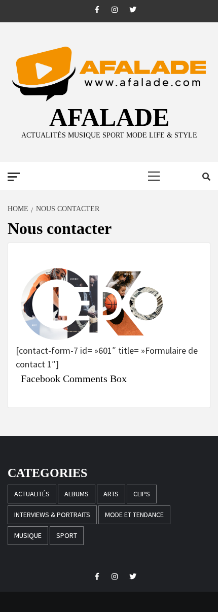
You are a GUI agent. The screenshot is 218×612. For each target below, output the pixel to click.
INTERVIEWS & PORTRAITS (52, 514)
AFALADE (109, 117)
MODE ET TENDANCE (134, 514)
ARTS (111, 493)
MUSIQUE (28, 535)
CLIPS (141, 493)
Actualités (32, 493)
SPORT (66, 535)
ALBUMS (76, 493)
